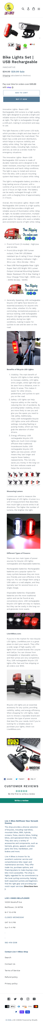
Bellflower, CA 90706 (14, 907)
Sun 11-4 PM (10, 927)
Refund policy (11, 977)
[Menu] (38, 8)
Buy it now (21, 99)
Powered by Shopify (29, 1020)
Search (8, 957)
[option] (11, 45)
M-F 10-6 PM (10, 912)
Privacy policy (11, 983)
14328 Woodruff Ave (13, 902)
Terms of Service (12, 970)
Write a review (21, 800)
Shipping (6, 75)
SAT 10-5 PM (10, 922)
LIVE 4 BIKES (17, 1020)
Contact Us (10, 964)
